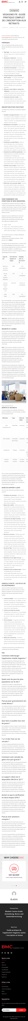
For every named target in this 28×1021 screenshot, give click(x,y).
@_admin (6, 27)
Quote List (4, 977)
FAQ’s (3, 991)
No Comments (22, 27)
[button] (25, 2)
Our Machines (5, 970)
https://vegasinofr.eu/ (7, 37)
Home (3, 962)
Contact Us (4, 974)
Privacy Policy (5, 986)
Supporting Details (6, 972)
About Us (4, 965)
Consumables (5, 967)
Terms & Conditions (6, 989)
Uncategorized (14, 10)
